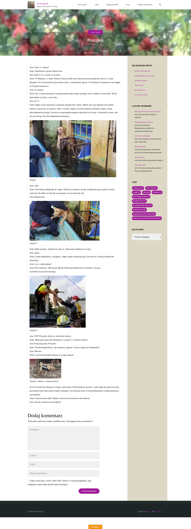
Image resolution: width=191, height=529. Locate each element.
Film (146, 192)
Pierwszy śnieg (140, 157)
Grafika (157, 192)
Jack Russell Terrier (141, 197)
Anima (149, 511)
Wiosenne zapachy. (141, 80)
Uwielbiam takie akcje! (142, 205)
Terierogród (42, 3)
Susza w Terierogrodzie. (142, 71)
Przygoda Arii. (139, 201)
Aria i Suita (95, 32)
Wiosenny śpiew (140, 165)
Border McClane (140, 147)
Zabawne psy (139, 210)
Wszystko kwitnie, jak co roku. (145, 76)
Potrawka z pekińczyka (142, 136)
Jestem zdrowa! (140, 90)
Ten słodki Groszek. (141, 95)
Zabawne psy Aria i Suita (144, 214)
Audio (136, 192)
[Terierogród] (31, 5)
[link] (160, 5)
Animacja (138, 188)
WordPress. (158, 511)
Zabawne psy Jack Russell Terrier (147, 218)
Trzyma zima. (139, 85)
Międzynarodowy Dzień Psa (144, 122)
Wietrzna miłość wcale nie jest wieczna (148, 111)
